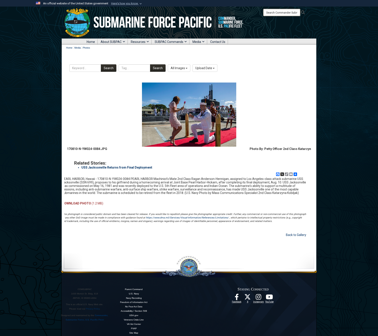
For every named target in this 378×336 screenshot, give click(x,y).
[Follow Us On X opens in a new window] (247, 298)
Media (196, 42)
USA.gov (133, 315)
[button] (127, 3)
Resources (138, 42)
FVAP (134, 328)
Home (91, 42)
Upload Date (204, 68)
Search (109, 68)
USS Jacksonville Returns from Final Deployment (116, 167)
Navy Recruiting (134, 298)
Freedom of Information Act (133, 302)
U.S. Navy (134, 293)
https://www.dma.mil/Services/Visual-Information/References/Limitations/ (187, 217)
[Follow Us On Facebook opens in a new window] (236, 298)
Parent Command (134, 289)
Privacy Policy (93, 309)
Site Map (133, 333)
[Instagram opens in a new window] (258, 298)
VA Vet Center (134, 324)
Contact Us (217, 42)
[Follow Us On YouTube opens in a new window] (269, 298)
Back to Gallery (296, 235)
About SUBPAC (111, 42)
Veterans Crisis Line (134, 319)
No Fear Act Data (133, 306)
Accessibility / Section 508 (134, 311)
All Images (178, 68)
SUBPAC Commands (169, 42)
